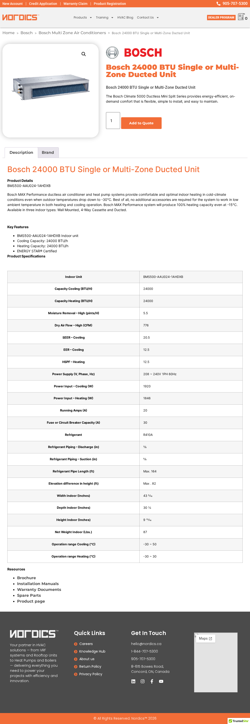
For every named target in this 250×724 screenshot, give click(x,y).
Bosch (27, 32)
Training (102, 17)
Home (8, 32)
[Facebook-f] (152, 681)
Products (80, 17)
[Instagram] (142, 681)
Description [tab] (21, 152)
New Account (12, 4)
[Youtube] (161, 681)
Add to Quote (141, 123)
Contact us (145, 17)
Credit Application (43, 4)
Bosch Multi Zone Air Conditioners (72, 32)
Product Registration (110, 4)
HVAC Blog (125, 17)
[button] (83, 54)
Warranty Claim (75, 4)
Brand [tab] (48, 152)
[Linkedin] (133, 681)
